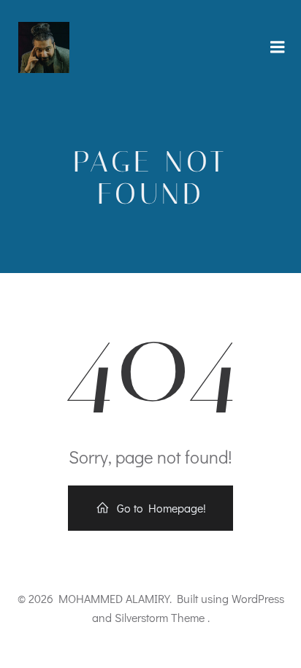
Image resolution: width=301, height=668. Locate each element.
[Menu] (277, 47)
